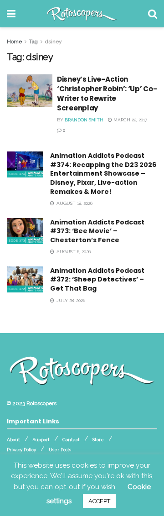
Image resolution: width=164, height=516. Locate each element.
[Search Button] (152, 13)
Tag (33, 41)
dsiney (53, 41)
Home (14, 41)
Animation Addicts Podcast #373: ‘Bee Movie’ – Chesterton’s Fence (97, 231)
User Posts (60, 449)
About (13, 439)
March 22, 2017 (129, 119)
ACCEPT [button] (99, 501)
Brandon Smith (84, 119)
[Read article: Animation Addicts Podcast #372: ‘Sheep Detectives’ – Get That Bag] (25, 279)
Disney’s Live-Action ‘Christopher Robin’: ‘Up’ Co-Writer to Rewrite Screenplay (107, 93)
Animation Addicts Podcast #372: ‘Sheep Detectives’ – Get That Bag (97, 279)
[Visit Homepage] (82, 14)
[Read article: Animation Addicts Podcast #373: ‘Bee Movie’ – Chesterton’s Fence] (25, 231)
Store (98, 439)
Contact (71, 439)
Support (41, 439)
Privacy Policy (21, 449)
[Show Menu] (11, 13)
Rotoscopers (41, 403)
